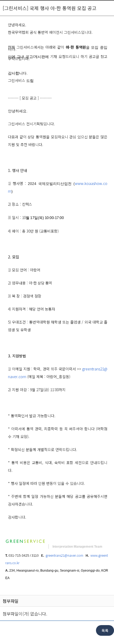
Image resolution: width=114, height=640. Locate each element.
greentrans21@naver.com (64, 555)
